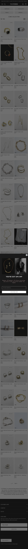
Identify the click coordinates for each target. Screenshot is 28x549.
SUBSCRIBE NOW (14, 291)
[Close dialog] (26, 255)
